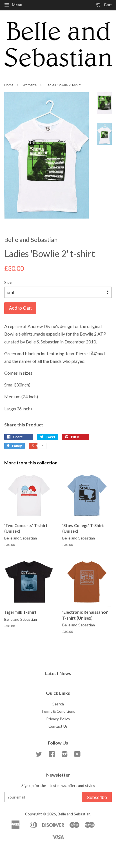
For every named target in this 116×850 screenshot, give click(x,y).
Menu (16, 4)
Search (58, 704)
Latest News (58, 673)
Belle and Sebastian (74, 814)
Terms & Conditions (58, 711)
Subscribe (97, 797)
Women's (30, 84)
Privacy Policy (58, 719)
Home (9, 84)
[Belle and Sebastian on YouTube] (77, 755)
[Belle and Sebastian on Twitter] (39, 755)
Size (8, 282)
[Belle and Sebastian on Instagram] (64, 755)
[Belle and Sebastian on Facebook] (51, 755)
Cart (107, 4)
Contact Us (58, 726)
